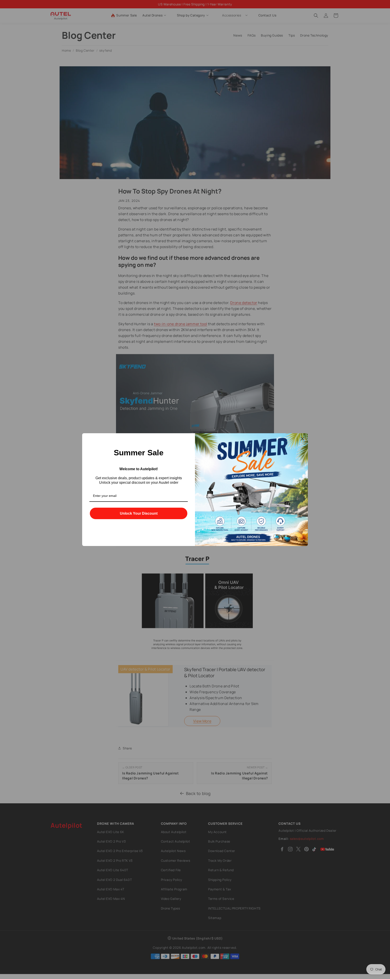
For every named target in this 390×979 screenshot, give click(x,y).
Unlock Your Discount (139, 513)
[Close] (302, 438)
